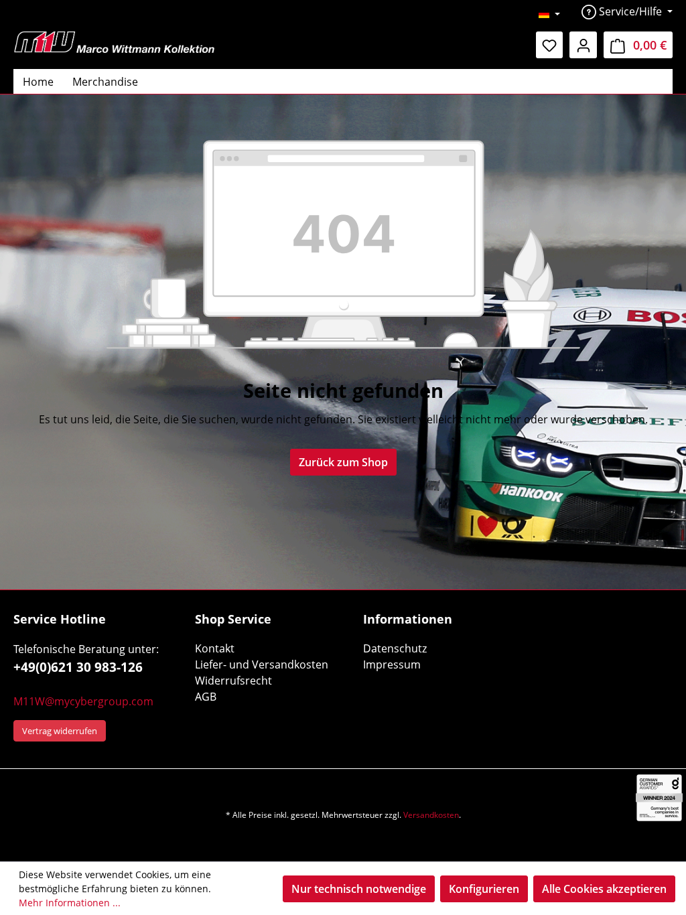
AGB (205, 696)
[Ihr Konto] (583, 44)
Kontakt (214, 648)
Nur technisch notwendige (358, 889)
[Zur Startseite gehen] (113, 42)
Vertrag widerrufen (59, 731)
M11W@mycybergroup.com (83, 701)
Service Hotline (59, 619)
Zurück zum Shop (343, 462)
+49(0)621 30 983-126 (78, 667)
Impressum (392, 664)
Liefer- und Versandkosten (261, 664)
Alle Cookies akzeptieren (604, 889)
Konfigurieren (484, 889)
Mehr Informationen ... (70, 902)
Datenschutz (395, 648)
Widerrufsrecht (233, 680)
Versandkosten (431, 815)
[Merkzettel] (549, 44)
